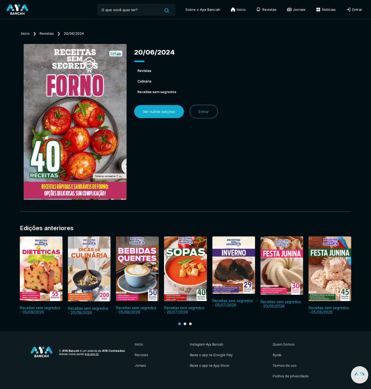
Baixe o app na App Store (209, 365)
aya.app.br (92, 354)
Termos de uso (285, 365)
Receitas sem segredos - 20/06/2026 (280, 304)
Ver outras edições (159, 111)
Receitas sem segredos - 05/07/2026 (232, 303)
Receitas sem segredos (156, 92)
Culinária (144, 81)
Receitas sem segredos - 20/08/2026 (88, 310)
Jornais (299, 9)
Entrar (356, 9)
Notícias (328, 9)
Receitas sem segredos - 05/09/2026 (40, 310)
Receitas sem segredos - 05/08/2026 (136, 310)
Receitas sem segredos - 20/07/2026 (184, 310)
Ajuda (277, 355)
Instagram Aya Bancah (206, 344)
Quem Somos (284, 344)
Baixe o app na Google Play (211, 355)
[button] (179, 324)
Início (241, 9)
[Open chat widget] (359, 375)
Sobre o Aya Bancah (203, 9)
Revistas (268, 9)
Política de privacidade (291, 376)
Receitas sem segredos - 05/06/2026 (329, 310)
